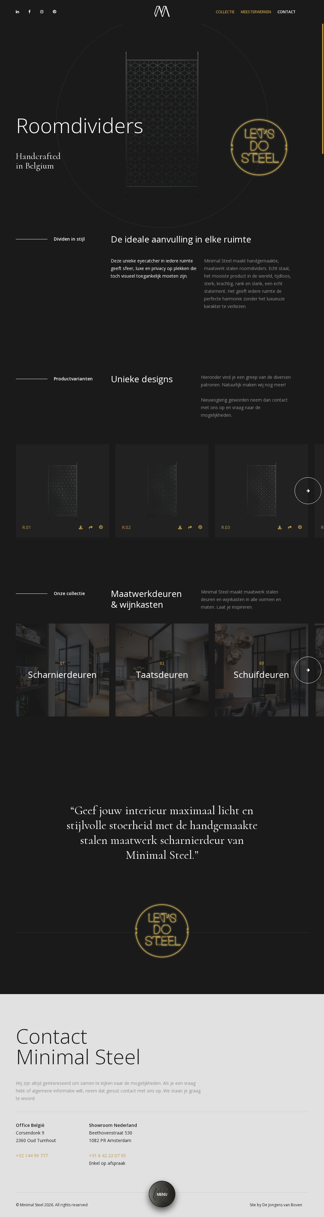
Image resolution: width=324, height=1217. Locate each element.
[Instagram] (41, 12)
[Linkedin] (17, 12)
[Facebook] (29, 12)
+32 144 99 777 (99, 42)
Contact (286, 12)
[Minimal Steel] (162, 12)
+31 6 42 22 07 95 (38, 42)
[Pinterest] (54, 12)
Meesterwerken (256, 12)
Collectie (225, 12)
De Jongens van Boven (282, 1205)
